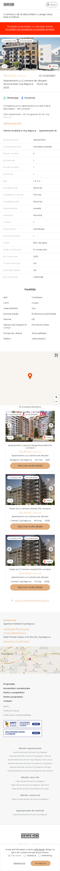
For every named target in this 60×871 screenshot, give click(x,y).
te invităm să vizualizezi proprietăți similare (30, 29)
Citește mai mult (12, 123)
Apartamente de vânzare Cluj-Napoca (30, 752)
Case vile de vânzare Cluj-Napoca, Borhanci (30, 785)
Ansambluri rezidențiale (16, 688)
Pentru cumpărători (13, 692)
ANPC (6, 706)
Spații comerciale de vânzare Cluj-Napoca (30, 799)
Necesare (16, 855)
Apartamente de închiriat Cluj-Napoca (30, 814)
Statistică (31, 855)
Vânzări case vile (30, 777)
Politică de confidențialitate (17, 715)
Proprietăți (9, 684)
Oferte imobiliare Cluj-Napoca (19, 130)
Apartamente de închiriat (30, 810)
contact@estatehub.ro (14, 633)
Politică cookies (11, 710)
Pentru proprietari (13, 697)
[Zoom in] (56, 397)
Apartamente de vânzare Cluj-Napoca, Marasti (30, 767)
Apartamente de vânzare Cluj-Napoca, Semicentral (30, 771)
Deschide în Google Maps (16, 641)
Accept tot (40, 863)
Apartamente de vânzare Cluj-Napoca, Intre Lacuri (30, 759)
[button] (4, 53)
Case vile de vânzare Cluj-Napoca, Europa (30, 788)
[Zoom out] (56, 401)
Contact (7, 701)
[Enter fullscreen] (56, 355)
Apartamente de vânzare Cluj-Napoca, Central (30, 756)
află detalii (39, 849)
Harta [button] (54, 66)
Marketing (47, 855)
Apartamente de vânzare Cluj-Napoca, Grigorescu (30, 763)
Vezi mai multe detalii (30, 465)
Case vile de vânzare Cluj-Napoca (30, 781)
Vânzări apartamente (30, 748)
